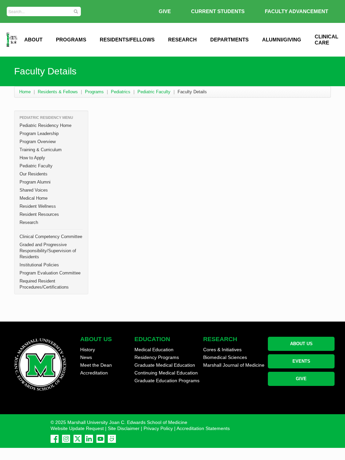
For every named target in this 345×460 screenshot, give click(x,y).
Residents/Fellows (127, 39)
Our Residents (34, 173)
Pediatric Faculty (153, 91)
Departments (229, 39)
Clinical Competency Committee (51, 236)
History (87, 349)
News (86, 357)
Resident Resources (39, 214)
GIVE (165, 11)
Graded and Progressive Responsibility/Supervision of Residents (48, 250)
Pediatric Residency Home (45, 125)
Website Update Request (77, 428)
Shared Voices (34, 190)
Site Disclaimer (123, 428)
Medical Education (154, 349)
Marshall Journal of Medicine (233, 365)
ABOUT (33, 39)
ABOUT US (301, 343)
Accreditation (94, 372)
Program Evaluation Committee (50, 272)
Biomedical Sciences (225, 357)
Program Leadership (39, 133)
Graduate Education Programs (166, 380)
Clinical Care (326, 39)
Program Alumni (35, 182)
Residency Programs (156, 357)
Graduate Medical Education (164, 365)
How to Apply (32, 157)
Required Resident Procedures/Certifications (44, 284)
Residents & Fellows (58, 91)
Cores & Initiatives (222, 349)
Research (182, 39)
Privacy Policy (158, 428)
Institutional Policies (39, 264)
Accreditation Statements (203, 428)
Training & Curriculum (41, 149)
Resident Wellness (38, 206)
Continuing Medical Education (166, 372)
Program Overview (38, 141)
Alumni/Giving (281, 39)
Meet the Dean (96, 365)
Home (25, 91)
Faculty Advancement (296, 11)
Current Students (218, 11)
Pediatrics (120, 91)
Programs (71, 39)
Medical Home (34, 198)
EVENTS (301, 361)
